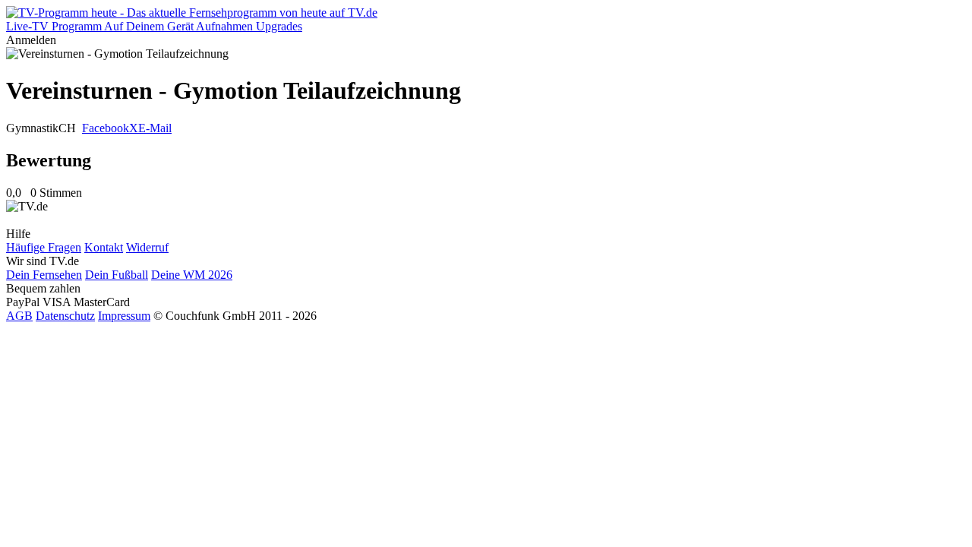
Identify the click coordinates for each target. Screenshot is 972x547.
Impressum (124, 315)
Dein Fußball (116, 274)
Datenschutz (65, 315)
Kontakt (103, 247)
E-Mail (155, 128)
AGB (19, 315)
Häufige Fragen (43, 247)
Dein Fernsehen (44, 274)
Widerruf (147, 247)
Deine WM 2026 (191, 274)
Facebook (105, 128)
